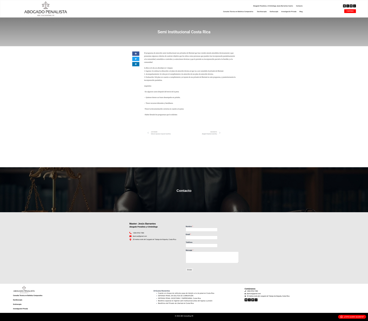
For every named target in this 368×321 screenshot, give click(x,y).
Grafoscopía (17, 304)
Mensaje (189, 250)
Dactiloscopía (17, 300)
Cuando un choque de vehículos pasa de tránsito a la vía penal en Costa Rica (186, 293)
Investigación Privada (20, 309)
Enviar (189, 270)
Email (188, 234)
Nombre (189, 226)
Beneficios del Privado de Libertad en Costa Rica (176, 303)
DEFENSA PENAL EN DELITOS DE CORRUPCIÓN (175, 296)
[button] (135, 53)
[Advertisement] (184, 150)
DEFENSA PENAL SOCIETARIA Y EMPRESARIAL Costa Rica (179, 298)
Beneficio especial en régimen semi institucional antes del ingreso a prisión (185, 301)
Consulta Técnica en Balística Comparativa (27, 295)
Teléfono (189, 242)
